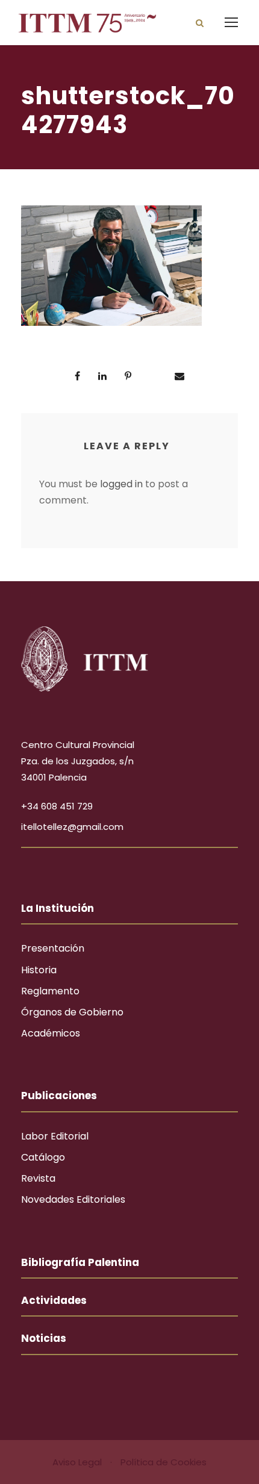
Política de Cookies (163, 1462)
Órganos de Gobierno (72, 1012)
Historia (39, 970)
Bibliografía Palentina (80, 1262)
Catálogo (43, 1157)
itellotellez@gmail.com (72, 826)
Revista (38, 1178)
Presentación (52, 948)
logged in (121, 484)
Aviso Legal (78, 1462)
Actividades (54, 1300)
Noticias (43, 1338)
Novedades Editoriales (73, 1199)
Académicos (50, 1033)
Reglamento (50, 991)
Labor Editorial (55, 1136)
